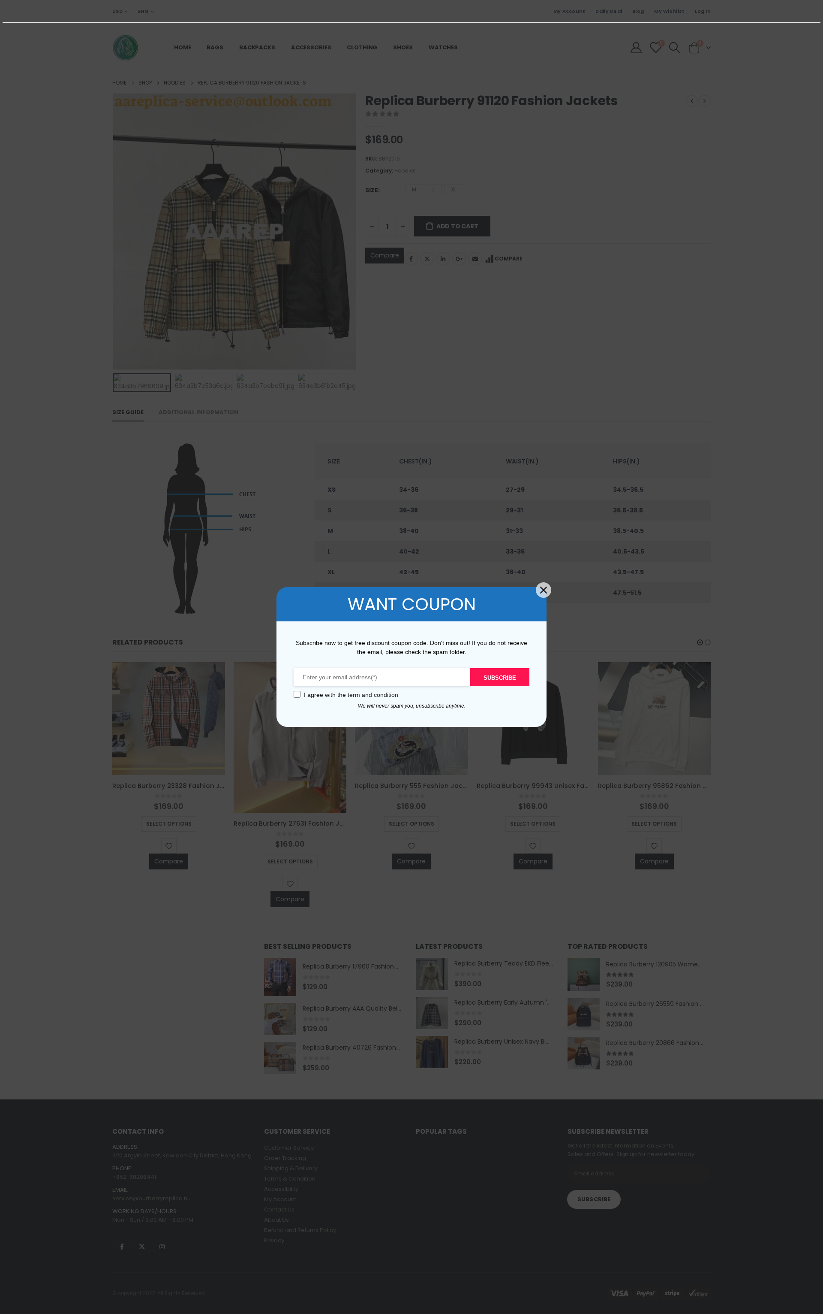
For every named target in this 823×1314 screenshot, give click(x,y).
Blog (638, 11)
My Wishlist (669, 11)
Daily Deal (608, 11)
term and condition (373, 694)
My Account (569, 11)
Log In (703, 11)
